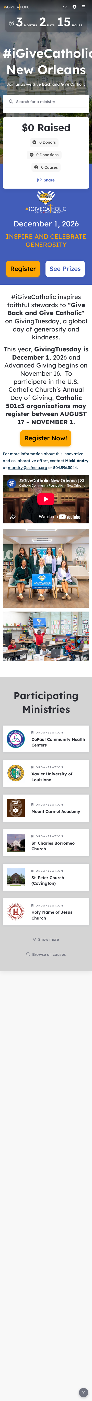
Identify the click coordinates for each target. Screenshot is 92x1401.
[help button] (83, 1392)
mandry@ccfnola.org (27, 467)
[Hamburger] (83, 6)
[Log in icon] (74, 6)
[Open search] (65, 6)
